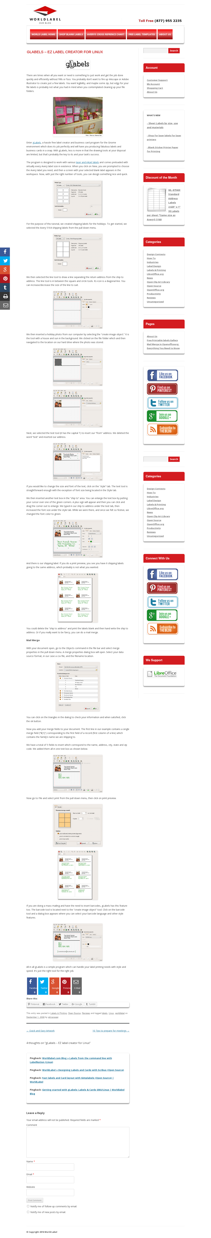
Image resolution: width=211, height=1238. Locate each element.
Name (30, 1161)
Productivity (154, 293)
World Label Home (43, 34)
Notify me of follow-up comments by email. (53, 1206)
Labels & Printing (58, 1013)
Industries (152, 262)
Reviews (86, 1013)
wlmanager (53, 1017)
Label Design (154, 266)
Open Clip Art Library (158, 281)
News (150, 277)
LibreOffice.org (155, 274)
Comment (31, 1124)
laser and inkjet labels (87, 162)
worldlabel (120, 1013)
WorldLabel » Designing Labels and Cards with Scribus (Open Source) (83, 1070)
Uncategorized (155, 301)
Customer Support (157, 80)
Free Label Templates (142, 34)
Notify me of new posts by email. (48, 1212)
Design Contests (156, 254)
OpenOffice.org (155, 289)
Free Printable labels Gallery (162, 340)
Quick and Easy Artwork (40, 1030)
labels (104, 1013)
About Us (165, 34)
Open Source (74, 1013)
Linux (111, 1013)
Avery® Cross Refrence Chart (105, 34)
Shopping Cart (155, 88)
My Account (153, 84)
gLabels (37, 142)
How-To (151, 258)
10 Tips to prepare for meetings (110, 1030)
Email (30, 1174)
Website (30, 1186)
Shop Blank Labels (71, 34)
